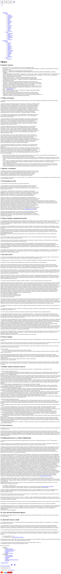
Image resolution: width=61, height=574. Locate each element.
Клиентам (5, 547)
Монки (9, 49)
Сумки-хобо (10, 37)
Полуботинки (10, 50)
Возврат (7, 552)
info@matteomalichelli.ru (5, 565)
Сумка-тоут (10, 39)
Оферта (6, 558)
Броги (9, 19)
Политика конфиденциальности (11, 559)
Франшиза (7, 557)
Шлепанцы (10, 30)
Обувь (6, 13)
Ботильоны (10, 17)
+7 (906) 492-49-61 (4, 562)
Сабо (9, 24)
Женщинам (5, 12)
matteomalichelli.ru (9, 89)
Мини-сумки (10, 33)
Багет (9, 38)
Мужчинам (5, 40)
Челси (9, 29)
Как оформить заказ (9, 550)
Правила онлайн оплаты (10, 549)
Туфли (9, 28)
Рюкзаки (9, 58)
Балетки (9, 14)
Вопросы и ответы (9, 553)
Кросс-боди (10, 35)
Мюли (9, 23)
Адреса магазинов (9, 556)
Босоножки (10, 15)
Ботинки (9, 18)
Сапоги (9, 26)
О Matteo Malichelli (9, 555)
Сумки (6, 32)
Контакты (7, 560)
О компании (5, 554)
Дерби (9, 20)
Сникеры (9, 27)
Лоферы (9, 22)
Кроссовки (10, 21)
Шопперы (10, 36)
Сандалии (10, 25)
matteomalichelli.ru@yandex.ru (31, 209)
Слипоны (9, 52)
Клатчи (9, 34)
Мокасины (10, 48)
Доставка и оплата (9, 548)
